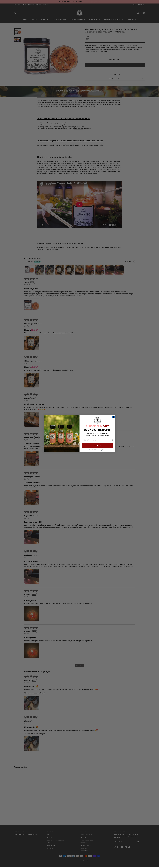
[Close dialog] (113, 417)
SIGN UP (97, 445)
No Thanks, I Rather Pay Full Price (97, 450)
